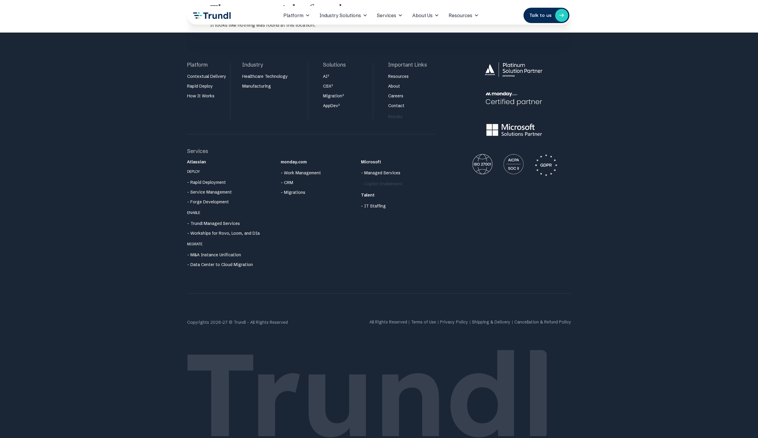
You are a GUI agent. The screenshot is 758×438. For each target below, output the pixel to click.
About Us (422, 15)
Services (386, 15)
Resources (460, 15)
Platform (293, 15)
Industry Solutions (340, 15)
